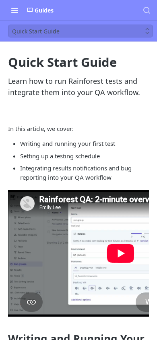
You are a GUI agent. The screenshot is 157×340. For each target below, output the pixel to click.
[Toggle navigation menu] (14, 10)
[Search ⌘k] (146, 10)
